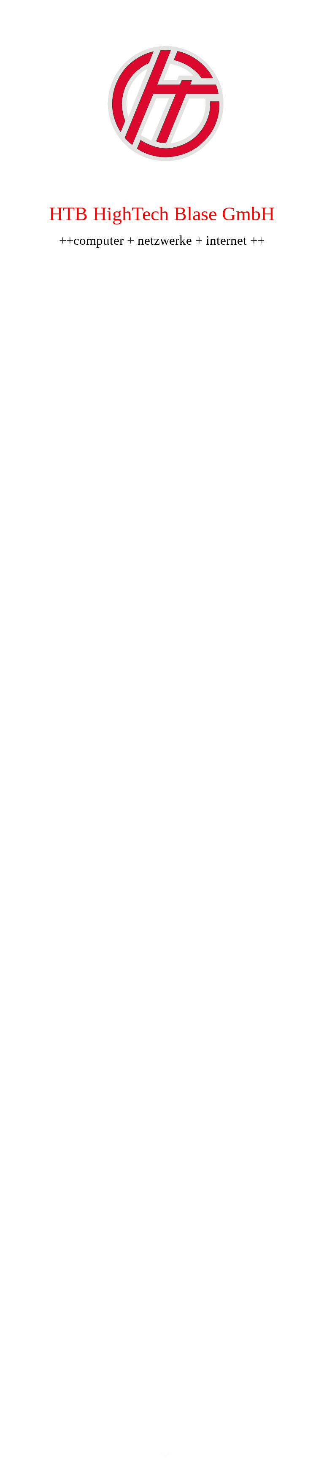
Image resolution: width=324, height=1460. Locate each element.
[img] (162, 730)
